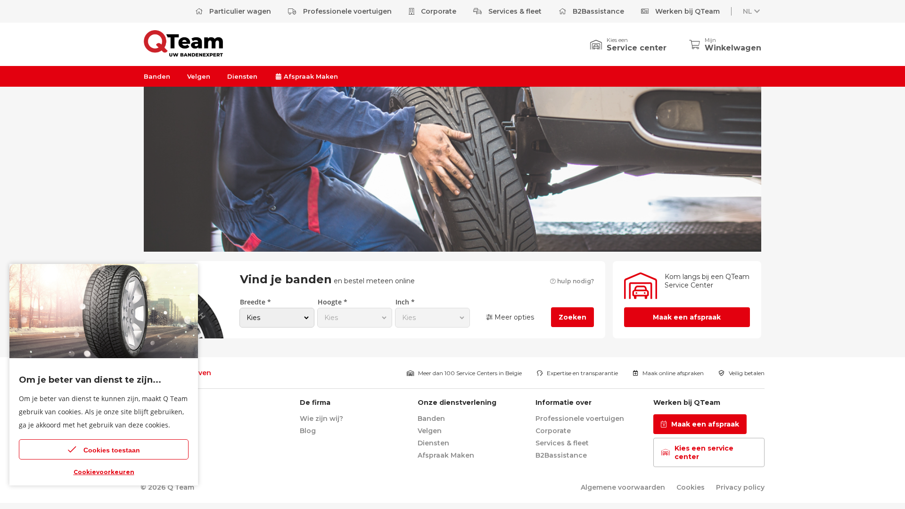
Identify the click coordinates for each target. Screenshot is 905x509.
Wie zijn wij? (321, 418)
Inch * (405, 301)
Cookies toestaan (111, 450)
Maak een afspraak (687, 317)
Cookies (690, 487)
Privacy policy (740, 487)
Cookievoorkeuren (104, 472)
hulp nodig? (575, 281)
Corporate (437, 11)
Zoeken (572, 317)
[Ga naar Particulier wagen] (183, 53)
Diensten (242, 76)
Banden (157, 76)
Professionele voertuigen (346, 11)
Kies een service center (704, 452)
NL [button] (747, 11)
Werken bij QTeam (686, 11)
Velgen (198, 76)
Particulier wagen (239, 11)
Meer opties (513, 317)
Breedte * (255, 301)
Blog (308, 431)
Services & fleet (514, 11)
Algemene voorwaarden (623, 487)
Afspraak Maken (310, 76)
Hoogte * (332, 301)
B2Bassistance (597, 11)
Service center (636, 47)
